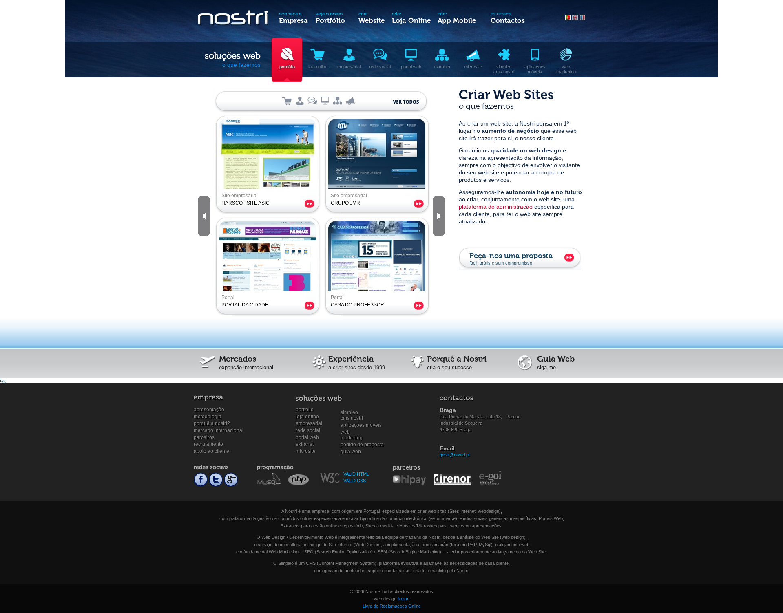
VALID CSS (354, 480)
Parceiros (204, 437)
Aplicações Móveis (361, 425)
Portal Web (307, 437)
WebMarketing (352, 432)
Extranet (305, 444)
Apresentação (209, 409)
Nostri (403, 598)
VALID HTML (356, 474)
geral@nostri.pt (455, 454)
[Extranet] (337, 100)
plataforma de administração (496, 206)
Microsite (306, 451)
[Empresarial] (299, 100)
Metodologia (207, 416)
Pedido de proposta (362, 445)
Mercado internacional (218, 430)
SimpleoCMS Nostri (352, 413)
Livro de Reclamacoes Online (392, 606)
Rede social (308, 430)
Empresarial (309, 423)
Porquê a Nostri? (212, 423)
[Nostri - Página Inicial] (234, 19)
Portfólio (305, 409)
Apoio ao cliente (211, 451)
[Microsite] (350, 100)
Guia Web (351, 451)
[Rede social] (312, 100)
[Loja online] (287, 100)
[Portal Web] (325, 100)
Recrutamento (208, 444)
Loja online (307, 416)
